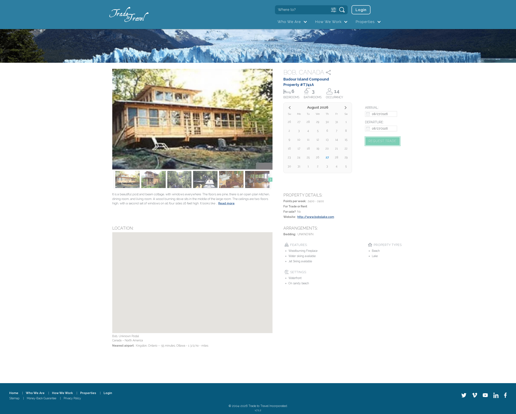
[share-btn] (332, 72)
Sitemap (14, 398)
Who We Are (289, 22)
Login (361, 10)
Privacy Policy (72, 398)
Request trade (382, 141)
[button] (270, 179)
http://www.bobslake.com (315, 216)
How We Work (328, 22)
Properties (365, 22)
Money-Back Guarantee (41, 398)
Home (13, 393)
